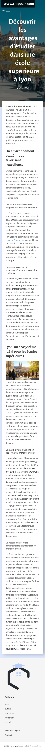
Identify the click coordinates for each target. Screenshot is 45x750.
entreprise (9, 713)
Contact (8, 735)
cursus (8, 709)
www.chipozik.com (19, 4)
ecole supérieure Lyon (15, 240)
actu (7, 704)
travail (8, 722)
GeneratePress (35, 746)
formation (9, 718)
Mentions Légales (12, 731)
